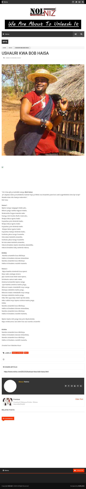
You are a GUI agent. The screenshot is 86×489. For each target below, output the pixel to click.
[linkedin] (81, 386)
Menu (6, 2)
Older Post (79, 399)
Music (10, 47)
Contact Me (79, 470)
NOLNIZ (10, 486)
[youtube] (75, 386)
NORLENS (81, 486)
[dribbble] (78, 386)
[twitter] (65, 386)
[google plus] (71, 386)
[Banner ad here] (44, 488)
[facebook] (68, 386)
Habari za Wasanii (11, 58)
